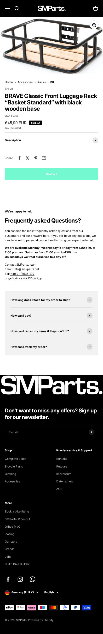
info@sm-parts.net (26, 269)
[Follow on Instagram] (20, 579)
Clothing (10, 474)
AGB (59, 489)
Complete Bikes (15, 459)
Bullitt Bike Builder (17, 564)
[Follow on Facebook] (8, 579)
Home (9, 82)
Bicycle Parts (14, 466)
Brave (9, 88)
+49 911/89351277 (22, 273)
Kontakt (61, 459)
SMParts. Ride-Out (17, 519)
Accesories (25, 82)
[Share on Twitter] (27, 158)
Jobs (8, 556)
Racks (41, 82)
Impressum (63, 474)
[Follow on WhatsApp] (32, 579)
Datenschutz (65, 481)
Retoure (61, 466)
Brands (9, 549)
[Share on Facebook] (19, 158)
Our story (11, 541)
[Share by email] (44, 158)
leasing (9, 534)
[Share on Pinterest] (36, 158)
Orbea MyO (12, 526)
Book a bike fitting (17, 511)
